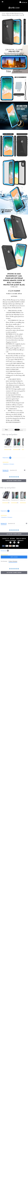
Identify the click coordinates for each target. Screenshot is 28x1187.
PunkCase (14, 287)
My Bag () (24, 2)
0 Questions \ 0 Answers (8, 464)
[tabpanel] (14, 571)
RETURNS (12, 538)
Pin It (21, 430)
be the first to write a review (14, 480)
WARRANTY (20, 540)
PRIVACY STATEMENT (10, 540)
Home (3, 13)
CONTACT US (5, 538)
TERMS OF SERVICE (21, 538)
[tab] (5, 471)
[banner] (14, 8)
